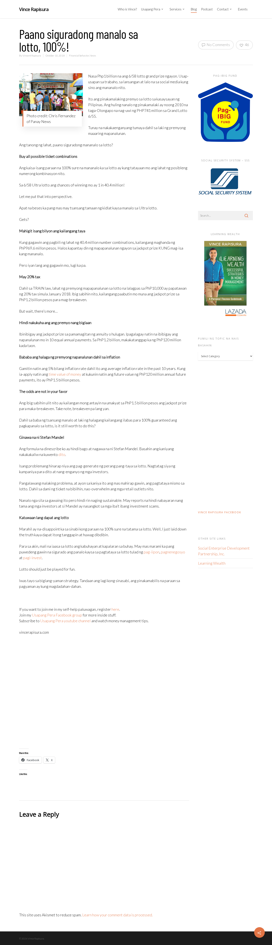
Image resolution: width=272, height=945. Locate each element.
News (93, 55)
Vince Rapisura (33, 9)
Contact (223, 9)
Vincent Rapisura (32, 55)
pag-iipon (151, 552)
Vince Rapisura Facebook (219, 512)
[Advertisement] (104, 692)
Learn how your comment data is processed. (117, 915)
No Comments (218, 44)
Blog (194, 9)
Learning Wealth (211, 563)
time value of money (65, 374)
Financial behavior (79, 55)
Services (175, 9)
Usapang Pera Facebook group (57, 615)
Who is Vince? (127, 9)
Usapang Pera (150, 9)
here (115, 609)
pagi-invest (32, 557)
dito (61, 454)
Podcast (207, 9)
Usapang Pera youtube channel (65, 620)
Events (243, 9)
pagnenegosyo (173, 552)
